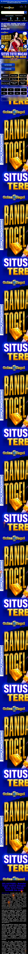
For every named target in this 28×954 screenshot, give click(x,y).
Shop (2, 6)
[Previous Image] (2, 46)
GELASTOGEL (5, 893)
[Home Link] (9, 7)
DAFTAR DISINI (8, 65)
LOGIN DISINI (8, 69)
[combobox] (12, 12)
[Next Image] (25, 46)
